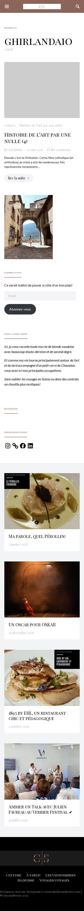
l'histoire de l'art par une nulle (40, 125)
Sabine (18, 150)
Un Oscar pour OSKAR (32, 624)
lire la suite (16, 178)
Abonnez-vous (20, 309)
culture (9, 125)
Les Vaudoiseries (60, 875)
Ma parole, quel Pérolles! (37, 536)
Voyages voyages (54, 880)
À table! (33, 875)
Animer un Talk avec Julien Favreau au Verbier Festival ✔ (41, 809)
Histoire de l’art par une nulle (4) (37, 137)
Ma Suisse (25, 880)
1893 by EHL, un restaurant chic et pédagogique (37, 715)
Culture (13, 875)
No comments (60, 150)
